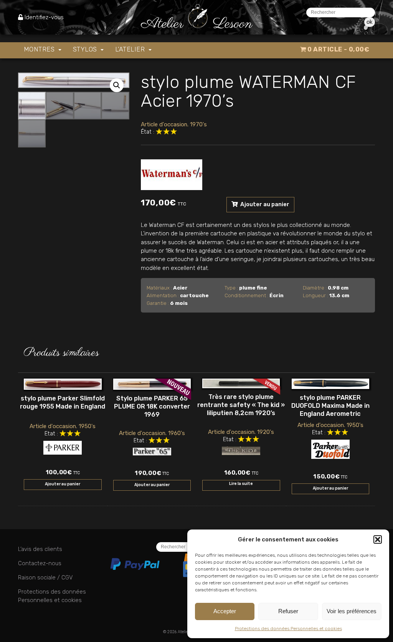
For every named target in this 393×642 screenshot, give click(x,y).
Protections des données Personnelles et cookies (288, 628)
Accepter (224, 611)
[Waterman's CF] (171, 173)
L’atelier (131, 49)
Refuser (288, 611)
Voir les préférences (351, 611)
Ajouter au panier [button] (62, 484)
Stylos (86, 49)
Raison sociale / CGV (45, 577)
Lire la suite (241, 483)
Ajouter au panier (264, 204)
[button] (377, 539)
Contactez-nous (39, 563)
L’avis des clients (40, 549)
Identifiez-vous (44, 17)
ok (370, 22)
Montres (40, 49)
